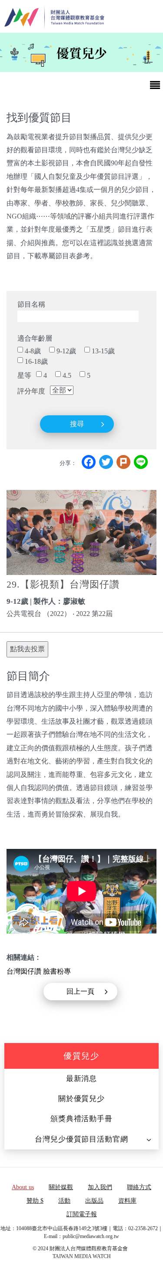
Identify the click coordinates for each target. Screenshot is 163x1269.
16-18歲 (36, 361)
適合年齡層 (34, 338)
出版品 (94, 1200)
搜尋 (77, 424)
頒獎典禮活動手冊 (81, 1119)
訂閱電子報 (82, 1214)
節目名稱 (31, 304)
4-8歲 (33, 351)
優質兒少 (81, 1055)
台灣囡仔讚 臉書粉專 (39, 971)
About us (23, 1187)
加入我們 (100, 1187)
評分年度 (31, 391)
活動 (64, 1200)
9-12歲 (66, 351)
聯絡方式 (139, 1187)
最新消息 (81, 1078)
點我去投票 (27, 649)
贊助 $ (35, 1200)
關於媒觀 (61, 1187)
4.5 (67, 375)
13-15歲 (103, 351)
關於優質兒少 (81, 1099)
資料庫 (127, 1200)
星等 (24, 375)
